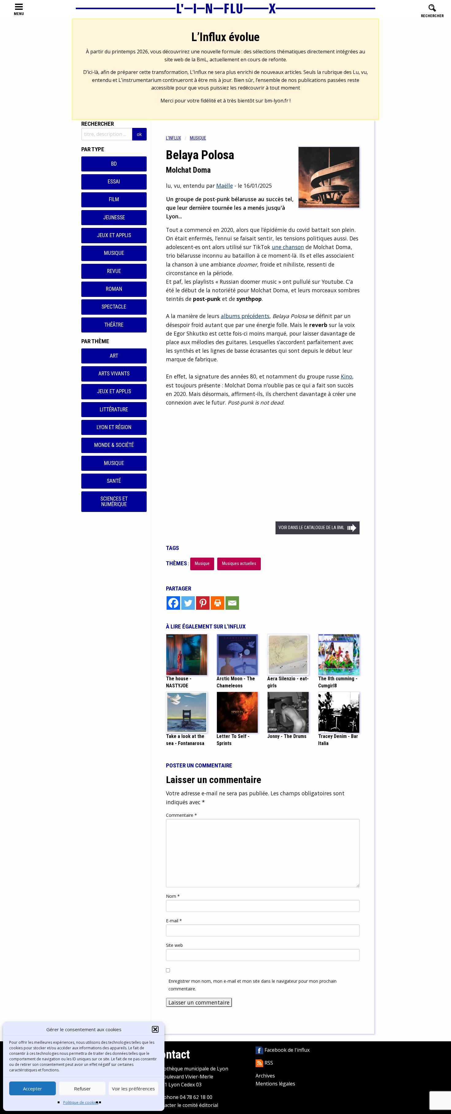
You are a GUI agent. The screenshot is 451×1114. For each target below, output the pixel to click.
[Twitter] (188, 603)
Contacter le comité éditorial (185, 1105)
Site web (174, 945)
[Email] (232, 603)
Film (114, 199)
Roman (114, 289)
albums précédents (245, 316)
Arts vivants (113, 374)
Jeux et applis (114, 235)
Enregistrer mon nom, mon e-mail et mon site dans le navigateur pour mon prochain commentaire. (252, 985)
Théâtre (113, 325)
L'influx (173, 138)
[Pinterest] (203, 603)
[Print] (217, 603)
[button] (155, 1029)
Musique (114, 253)
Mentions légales (275, 1083)
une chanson (288, 247)
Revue (114, 271)
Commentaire (181, 815)
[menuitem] (178, 138)
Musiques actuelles (239, 563)
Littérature (114, 409)
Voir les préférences (133, 1088)
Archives (265, 1075)
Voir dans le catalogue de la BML (311, 527)
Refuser (82, 1088)
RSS (268, 1062)
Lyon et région (114, 427)
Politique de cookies (80, 1102)
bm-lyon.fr (276, 100)
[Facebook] (173, 603)
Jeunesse (114, 217)
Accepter (32, 1088)
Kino (346, 376)
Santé (114, 481)
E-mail (174, 921)
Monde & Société (114, 445)
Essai (114, 182)
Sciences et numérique (114, 501)
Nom (173, 896)
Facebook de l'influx (286, 1050)
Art (114, 356)
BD (114, 164)
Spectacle (114, 307)
